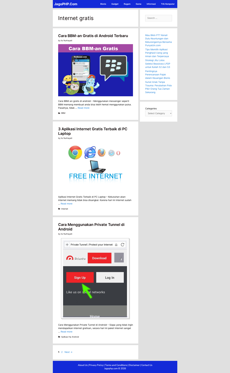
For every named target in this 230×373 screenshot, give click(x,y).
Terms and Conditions (116, 365)
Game (138, 4)
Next (68, 352)
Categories (151, 108)
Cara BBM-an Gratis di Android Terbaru (93, 35)
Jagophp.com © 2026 (115, 368)
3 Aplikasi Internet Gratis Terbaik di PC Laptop (92, 131)
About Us (82, 365)
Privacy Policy (96, 365)
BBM (63, 113)
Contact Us (146, 365)
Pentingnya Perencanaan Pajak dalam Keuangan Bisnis (157, 74)
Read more (83, 108)
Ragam (127, 4)
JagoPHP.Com (65, 4)
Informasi (151, 4)
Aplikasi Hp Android (70, 337)
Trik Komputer (168, 4)
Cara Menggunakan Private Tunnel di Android (91, 226)
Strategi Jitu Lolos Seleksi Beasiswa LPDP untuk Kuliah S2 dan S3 (157, 63)
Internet (64, 209)
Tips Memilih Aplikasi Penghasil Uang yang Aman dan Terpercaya (157, 53)
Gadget (114, 4)
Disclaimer (134, 365)
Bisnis (103, 4)
